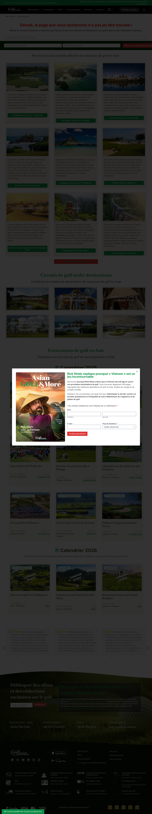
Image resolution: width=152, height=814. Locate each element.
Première (70, 417)
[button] (137, 371)
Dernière (105, 417)
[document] (76, 407)
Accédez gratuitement (77, 434)
